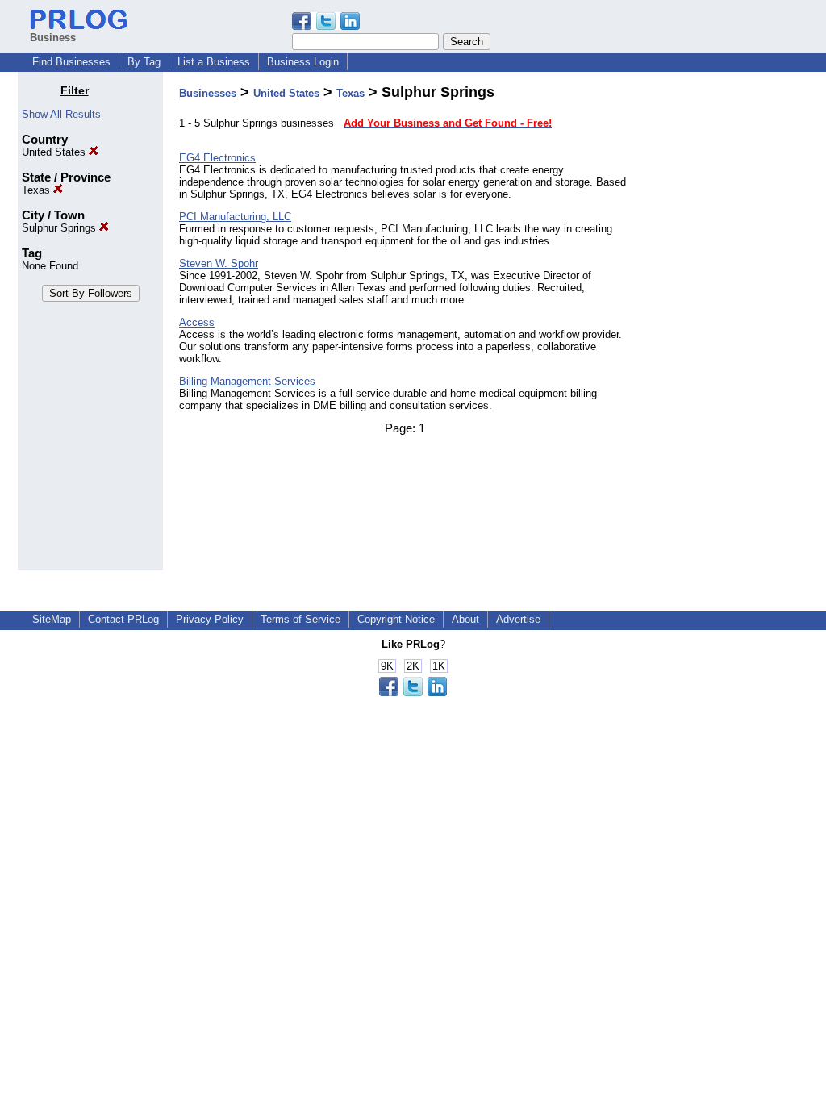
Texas (37, 190)
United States (55, 152)
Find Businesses (71, 62)
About (465, 619)
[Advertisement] (726, 326)
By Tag (144, 62)
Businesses (207, 93)
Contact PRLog (123, 619)
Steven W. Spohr (218, 263)
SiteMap (51, 619)
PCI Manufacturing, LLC (235, 217)
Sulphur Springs (60, 228)
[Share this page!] (326, 26)
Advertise (518, 619)
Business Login (303, 62)
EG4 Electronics (217, 158)
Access (197, 322)
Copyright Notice (396, 619)
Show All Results (61, 114)
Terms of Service (300, 619)
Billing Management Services (247, 381)
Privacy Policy (210, 619)
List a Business (213, 62)
